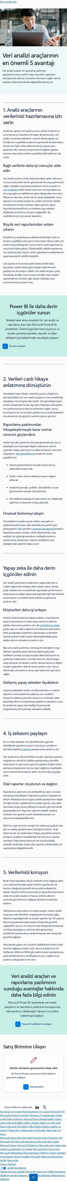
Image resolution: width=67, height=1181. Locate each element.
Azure (45, 1137)
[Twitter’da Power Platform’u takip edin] (44, 1107)
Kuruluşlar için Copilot (11, 1111)
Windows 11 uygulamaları (42, 1115)
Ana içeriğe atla (8, 1)
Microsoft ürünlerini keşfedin (14, 1115)
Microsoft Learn (46, 1145)
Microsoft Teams (8, 1145)
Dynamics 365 (55, 1137)
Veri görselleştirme (25, 453)
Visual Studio (6, 1156)
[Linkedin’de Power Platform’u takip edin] (37, 1107)
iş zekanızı (26, 749)
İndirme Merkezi (14, 1119)
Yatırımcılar (12, 1160)
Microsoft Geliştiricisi (27, 1145)
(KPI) (20, 528)
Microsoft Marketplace (11, 1152)
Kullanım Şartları (26, 1175)
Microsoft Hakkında (40, 1156)
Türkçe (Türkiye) (8, 1164)
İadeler (51, 1119)
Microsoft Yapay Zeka (11, 1137)
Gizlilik (50, 1171)
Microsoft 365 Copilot (48, 1141)
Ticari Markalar (42, 1175)
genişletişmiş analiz (49, 625)
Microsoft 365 (57, 1111)
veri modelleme (11, 189)
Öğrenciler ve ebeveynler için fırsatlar (27, 1130)
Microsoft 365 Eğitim (17, 1126)
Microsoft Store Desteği (35, 1119)
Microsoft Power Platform (36, 1152)
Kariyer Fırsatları (22, 1156)
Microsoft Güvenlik (31, 1137)
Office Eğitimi (35, 1126)
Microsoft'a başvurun (36, 1171)
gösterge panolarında (43, 528)
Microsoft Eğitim (15, 1122)
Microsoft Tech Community (46, 1149)
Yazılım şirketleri (57, 1152)
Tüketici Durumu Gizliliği (12, 1171)
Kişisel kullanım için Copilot (36, 1111)
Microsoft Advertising (25, 1141)
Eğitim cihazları (31, 1122)
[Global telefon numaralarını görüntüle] (33, 1177)
